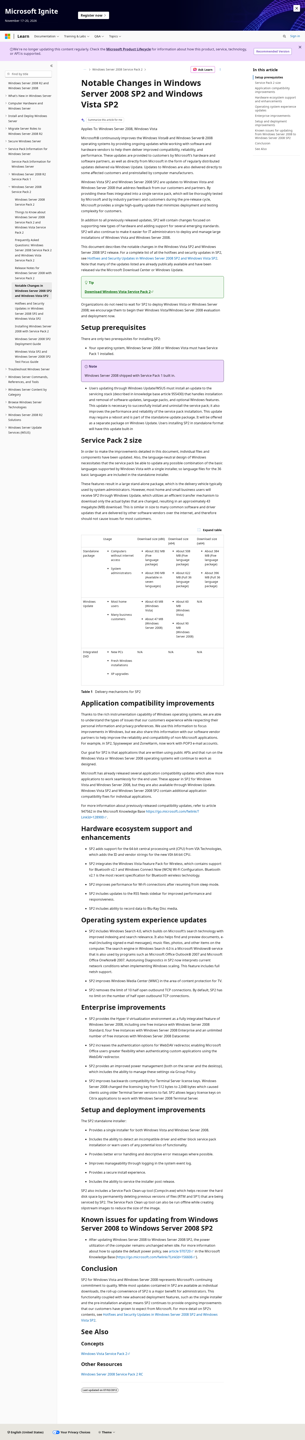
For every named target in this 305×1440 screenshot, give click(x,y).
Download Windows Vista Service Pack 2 (118, 291)
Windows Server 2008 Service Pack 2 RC (112, 1374)
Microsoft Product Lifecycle (128, 49)
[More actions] (220, 69)
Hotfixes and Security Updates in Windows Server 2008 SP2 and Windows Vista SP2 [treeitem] (29, 311)
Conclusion (262, 143)
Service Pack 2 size (268, 83)
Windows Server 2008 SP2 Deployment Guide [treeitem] (33, 341)
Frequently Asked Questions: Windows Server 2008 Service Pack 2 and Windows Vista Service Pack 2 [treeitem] (33, 250)
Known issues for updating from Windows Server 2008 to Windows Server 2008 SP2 (275, 134)
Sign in (295, 36)
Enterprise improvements (272, 116)
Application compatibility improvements (272, 90)
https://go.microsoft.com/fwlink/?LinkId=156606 (155, 1257)
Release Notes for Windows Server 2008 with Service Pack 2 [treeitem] (33, 273)
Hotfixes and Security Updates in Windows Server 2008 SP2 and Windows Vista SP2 (152, 258)
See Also (261, 149)
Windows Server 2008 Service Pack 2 (117, 69)
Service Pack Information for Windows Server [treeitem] (31, 164)
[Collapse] (51, 66)
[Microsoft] (7, 36)
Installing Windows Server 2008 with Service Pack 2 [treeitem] (33, 328)
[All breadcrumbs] (84, 69)
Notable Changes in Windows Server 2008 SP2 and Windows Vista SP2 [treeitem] (33, 291)
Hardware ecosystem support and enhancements (275, 99)
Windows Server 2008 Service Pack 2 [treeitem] (30, 202)
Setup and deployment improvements (271, 123)
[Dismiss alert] (296, 8)
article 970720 (180, 1251)
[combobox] (28, 74)
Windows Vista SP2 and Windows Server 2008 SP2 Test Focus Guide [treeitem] (33, 357)
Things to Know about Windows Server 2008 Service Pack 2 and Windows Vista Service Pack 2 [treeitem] (30, 222)
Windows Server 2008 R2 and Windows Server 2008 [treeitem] (28, 85)
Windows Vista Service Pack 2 (104, 1353)
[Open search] (284, 36)
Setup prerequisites (269, 77)
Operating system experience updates (275, 108)
